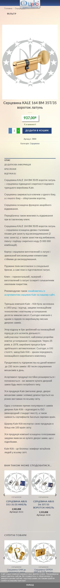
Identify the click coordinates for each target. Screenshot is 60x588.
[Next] (55, 500)
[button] (4, 3)
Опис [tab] (7, 160)
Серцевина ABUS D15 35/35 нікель (16, 503)
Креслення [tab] (10, 169)
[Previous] (4, 500)
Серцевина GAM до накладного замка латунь (16, 572)
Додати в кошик (37, 131)
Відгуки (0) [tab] (10, 174)
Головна (8, 8)
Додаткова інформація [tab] (17, 165)
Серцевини (34, 143)
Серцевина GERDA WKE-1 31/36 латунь (43, 571)
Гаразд (30, 585)
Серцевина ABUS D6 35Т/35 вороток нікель (43, 504)
